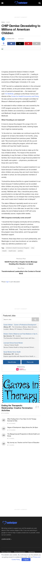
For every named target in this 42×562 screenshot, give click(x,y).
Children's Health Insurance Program (17, 248)
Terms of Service (6, 552)
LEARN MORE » (6, 539)
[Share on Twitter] (20, 43)
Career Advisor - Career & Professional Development (20, 325)
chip (32, 248)
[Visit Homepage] (21, 3)
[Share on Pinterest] (28, 43)
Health (8, 22)
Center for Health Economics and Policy (25, 96)
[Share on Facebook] (11, 43)
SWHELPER (10, 39)
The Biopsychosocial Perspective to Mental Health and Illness (23, 435)
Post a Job (30, 362)
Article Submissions (19, 552)
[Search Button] (40, 3)
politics (20, 251)
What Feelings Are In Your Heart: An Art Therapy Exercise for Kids (21, 420)
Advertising (31, 552)
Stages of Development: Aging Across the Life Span (22, 427)
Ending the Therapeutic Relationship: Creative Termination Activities (17, 408)
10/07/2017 (21, 39)
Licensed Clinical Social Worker (13, 343)
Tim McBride (9, 94)
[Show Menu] (2, 3)
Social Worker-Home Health (12, 352)
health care (12, 251)
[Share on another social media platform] (37, 43)
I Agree (26, 559)
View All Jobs (12, 362)
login (7, 282)
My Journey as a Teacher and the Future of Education (23, 442)
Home (3, 22)
